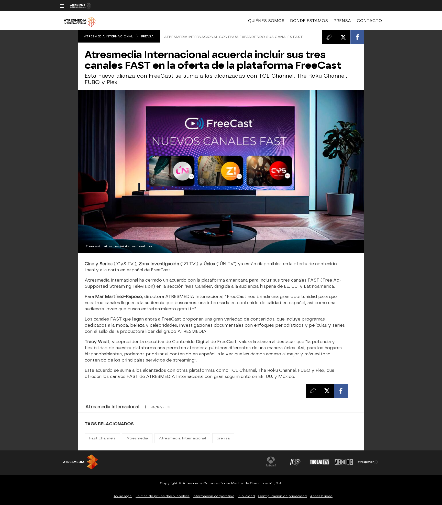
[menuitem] (266, 20)
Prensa (147, 36)
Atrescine (344, 462)
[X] (343, 37)
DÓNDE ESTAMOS (309, 20)
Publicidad (246, 496)
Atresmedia (137, 438)
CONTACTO (369, 20)
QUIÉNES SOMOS (266, 20)
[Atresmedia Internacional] (223, 22)
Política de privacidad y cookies (163, 496)
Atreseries (295, 462)
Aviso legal (123, 496)
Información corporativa (213, 496)
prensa (223, 438)
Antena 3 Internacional (271, 462)
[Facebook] (357, 37)
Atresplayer (368, 462)
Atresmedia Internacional (108, 36)
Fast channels (102, 438)
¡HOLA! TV (319, 462)
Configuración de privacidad (282, 496)
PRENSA (342, 20)
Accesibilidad (321, 496)
